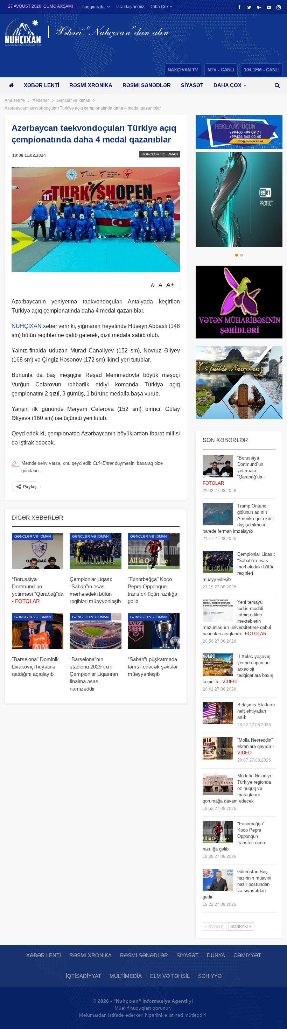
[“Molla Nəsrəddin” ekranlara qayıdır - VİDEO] (218, 748)
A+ (170, 284)
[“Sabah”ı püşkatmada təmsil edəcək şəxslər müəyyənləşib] (154, 631)
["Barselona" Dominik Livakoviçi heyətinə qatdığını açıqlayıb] (38, 631)
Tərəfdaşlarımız (129, 6)
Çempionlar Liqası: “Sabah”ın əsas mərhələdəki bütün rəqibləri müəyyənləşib (239, 567)
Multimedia (126, 976)
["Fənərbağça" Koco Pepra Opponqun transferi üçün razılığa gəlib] (154, 551)
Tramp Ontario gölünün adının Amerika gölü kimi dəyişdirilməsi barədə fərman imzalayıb (238, 518)
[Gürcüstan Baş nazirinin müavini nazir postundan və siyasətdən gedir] (218, 880)
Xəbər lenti (41, 85)
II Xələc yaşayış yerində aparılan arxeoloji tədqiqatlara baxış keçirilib (238, 669)
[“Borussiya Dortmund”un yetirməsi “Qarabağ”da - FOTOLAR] (38, 551)
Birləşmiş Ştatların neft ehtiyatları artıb (256, 711)
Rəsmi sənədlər (146, 85)
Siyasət (192, 85)
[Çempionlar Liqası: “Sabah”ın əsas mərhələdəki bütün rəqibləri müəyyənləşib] (95, 551)
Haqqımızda (93, 7)
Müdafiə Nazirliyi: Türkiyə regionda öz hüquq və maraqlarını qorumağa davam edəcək (237, 788)
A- (153, 285)
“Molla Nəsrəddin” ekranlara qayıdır (255, 746)
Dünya (216, 955)
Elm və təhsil (170, 976)
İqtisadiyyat (83, 976)
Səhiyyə (210, 976)
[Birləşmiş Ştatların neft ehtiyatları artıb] (218, 713)
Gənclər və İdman (159, 154)
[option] (239, 199)
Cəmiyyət (247, 955)
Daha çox (159, 6)
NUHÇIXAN (27, 326)
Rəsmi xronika (90, 85)
